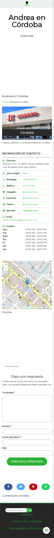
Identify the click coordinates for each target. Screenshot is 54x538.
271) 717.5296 (29, 186)
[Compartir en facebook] (8, 487)
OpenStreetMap (35, 308)
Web (4, 448)
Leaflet (26, 308)
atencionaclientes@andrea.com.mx (20, 220)
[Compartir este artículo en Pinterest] (33, 487)
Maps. (25, 173)
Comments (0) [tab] (11, 366)
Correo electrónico (11, 437)
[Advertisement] (27, 65)
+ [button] (6, 264)
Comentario (8, 392)
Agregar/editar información (27, 528)
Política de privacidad (27, 521)
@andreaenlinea (30, 192)
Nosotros (27, 514)
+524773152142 (30, 179)
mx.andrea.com (30, 210)
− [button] (6, 268)
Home (5, 102)
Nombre (6, 426)
